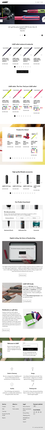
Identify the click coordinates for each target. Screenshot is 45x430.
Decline (34, 218)
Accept (22, 218)
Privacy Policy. (28, 215)
